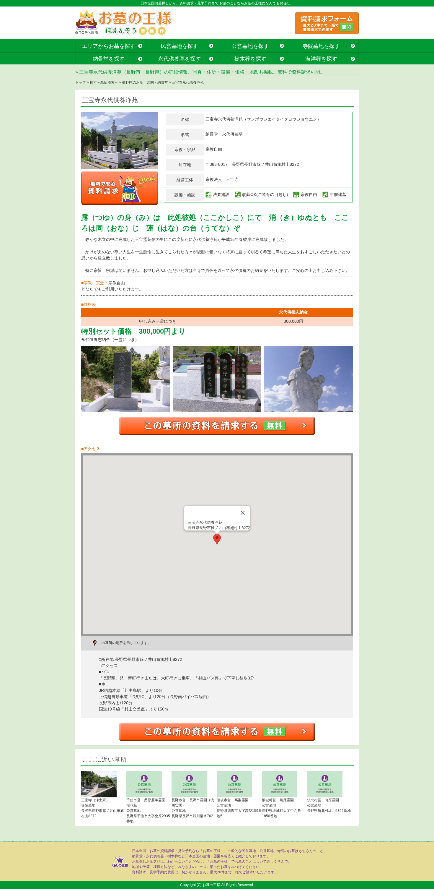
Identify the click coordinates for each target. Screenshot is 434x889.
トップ (80, 82)
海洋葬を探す (321, 59)
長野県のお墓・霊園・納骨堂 (145, 82)
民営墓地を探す (179, 46)
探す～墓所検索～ (104, 82)
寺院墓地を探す (321, 46)
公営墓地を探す (250, 46)
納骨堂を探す (109, 59)
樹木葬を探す (250, 59)
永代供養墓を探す (179, 59)
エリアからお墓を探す (108, 46)
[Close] (243, 513)
